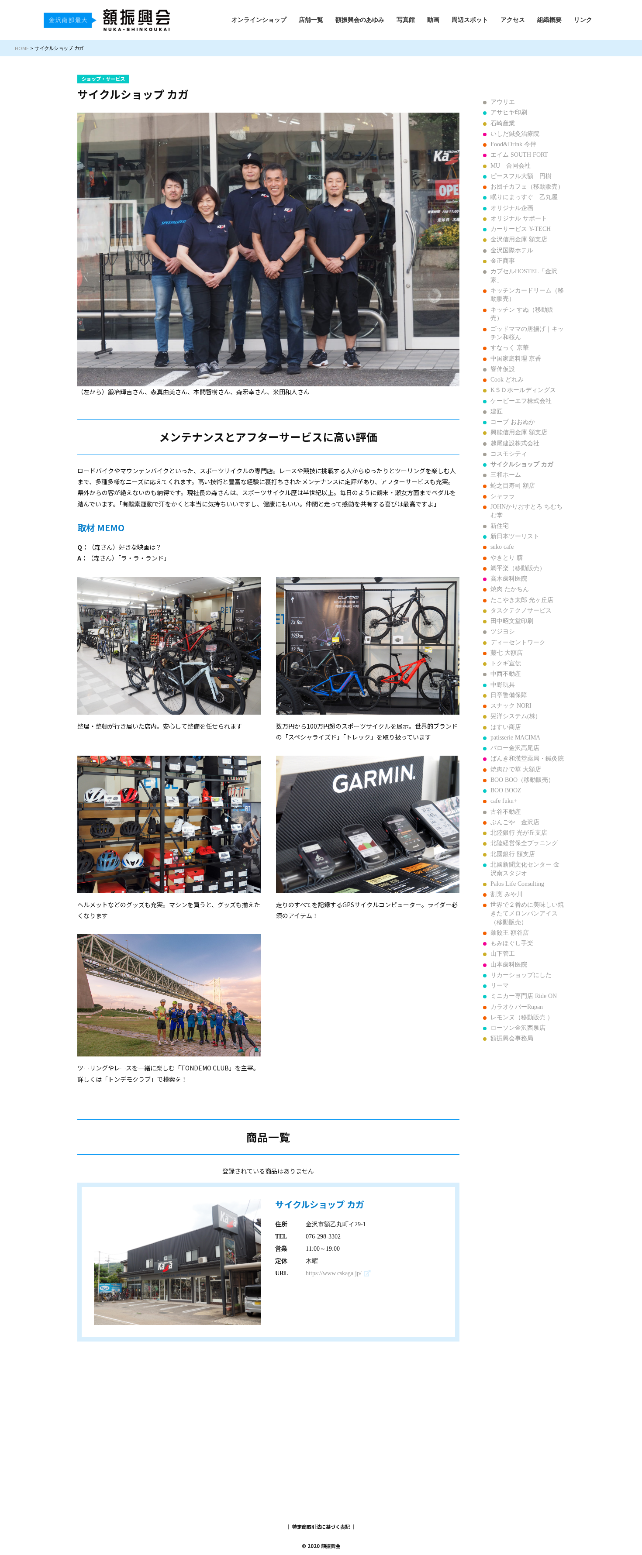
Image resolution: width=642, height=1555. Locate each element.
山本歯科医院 (508, 964)
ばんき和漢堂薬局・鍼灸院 (527, 758)
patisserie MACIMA (515, 737)
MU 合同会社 (510, 165)
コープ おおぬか (512, 422)
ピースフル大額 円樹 (521, 176)
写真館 (406, 20)
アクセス (512, 20)
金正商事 (502, 261)
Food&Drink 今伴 (513, 144)
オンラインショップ (258, 20)
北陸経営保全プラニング (524, 843)
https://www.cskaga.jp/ (334, 1273)
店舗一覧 (311, 20)
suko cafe (502, 547)
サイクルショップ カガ (521, 464)
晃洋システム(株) (514, 716)
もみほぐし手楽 (511, 943)
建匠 (496, 411)
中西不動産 (505, 674)
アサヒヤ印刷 (508, 112)
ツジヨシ (502, 631)
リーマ (499, 985)
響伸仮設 (502, 369)
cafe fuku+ (503, 801)
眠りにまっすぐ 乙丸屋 (524, 197)
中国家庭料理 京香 (515, 358)
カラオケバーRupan (516, 1007)
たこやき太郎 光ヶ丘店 (521, 600)
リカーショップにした (521, 975)
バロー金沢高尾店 (514, 748)
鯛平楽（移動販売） (517, 568)
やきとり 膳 (506, 557)
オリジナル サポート (518, 218)
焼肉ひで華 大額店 (515, 769)
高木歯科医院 (508, 578)
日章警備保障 (508, 695)
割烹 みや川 (506, 894)
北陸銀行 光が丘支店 (518, 832)
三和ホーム (505, 474)
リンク (583, 20)
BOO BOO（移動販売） (522, 780)
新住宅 (499, 526)
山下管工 (502, 953)
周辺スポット (470, 20)
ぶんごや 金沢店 (514, 822)
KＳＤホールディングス (523, 390)
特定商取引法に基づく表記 (321, 1526)
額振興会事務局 (511, 1038)
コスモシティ (508, 454)
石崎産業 (502, 123)
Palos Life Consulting (517, 884)
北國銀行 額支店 (512, 854)
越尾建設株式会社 (514, 443)
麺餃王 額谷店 (509, 932)
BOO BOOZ (505, 790)
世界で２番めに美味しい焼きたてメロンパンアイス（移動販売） (527, 913)
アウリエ (502, 102)
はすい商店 (505, 727)
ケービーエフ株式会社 (521, 401)
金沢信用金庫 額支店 (518, 239)
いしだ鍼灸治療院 (514, 134)
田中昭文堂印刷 (511, 621)
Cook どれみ (507, 379)
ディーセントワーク (517, 642)
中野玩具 (502, 684)
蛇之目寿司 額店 (512, 485)
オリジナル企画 (511, 208)
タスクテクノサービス (521, 610)
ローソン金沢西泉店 (517, 1028)
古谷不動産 (505, 811)
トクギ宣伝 (505, 663)
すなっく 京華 (509, 347)
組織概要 (549, 20)
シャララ (502, 496)
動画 (433, 20)
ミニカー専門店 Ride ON (523, 996)
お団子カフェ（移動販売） (527, 186)
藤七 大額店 (506, 653)
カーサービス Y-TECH (520, 229)
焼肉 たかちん (509, 589)
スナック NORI (511, 705)
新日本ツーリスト (514, 536)
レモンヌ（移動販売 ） (521, 1017)
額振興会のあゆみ (359, 20)
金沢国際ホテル (511, 250)
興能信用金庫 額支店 (518, 432)
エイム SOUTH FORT (519, 154)
